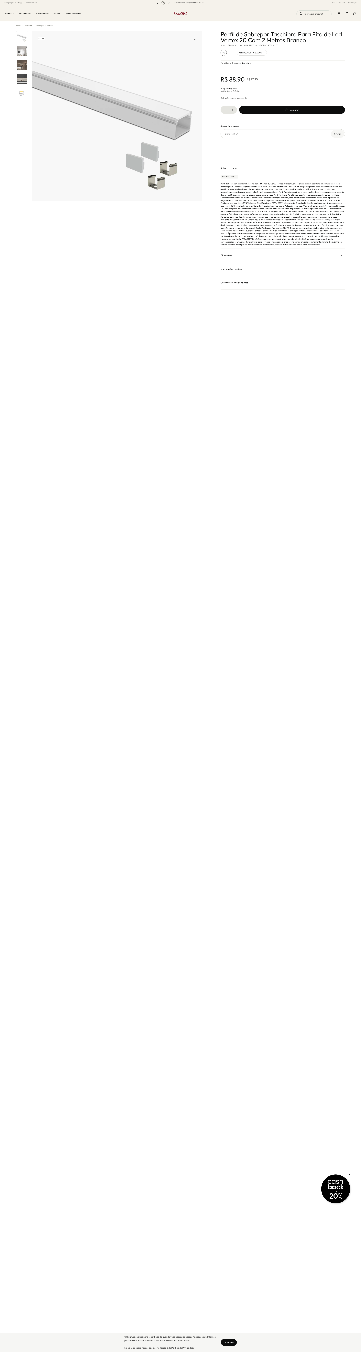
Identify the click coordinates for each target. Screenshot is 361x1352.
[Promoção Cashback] (335, 1188)
